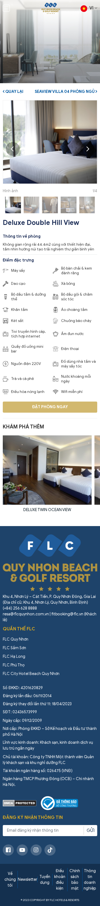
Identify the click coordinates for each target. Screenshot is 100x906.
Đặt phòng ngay (50, 407)
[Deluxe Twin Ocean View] (47, 470)
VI (91, 8)
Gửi (90, 830)
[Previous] (13, 149)
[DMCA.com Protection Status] (19, 803)
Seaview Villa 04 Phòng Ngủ (65, 91)
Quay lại (13, 91)
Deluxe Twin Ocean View (47, 509)
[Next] (87, 149)
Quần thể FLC (19, 629)
